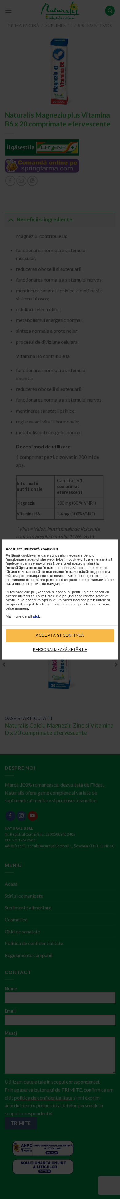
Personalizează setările (60, 650)
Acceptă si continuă (60, 635)
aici (36, 616)
